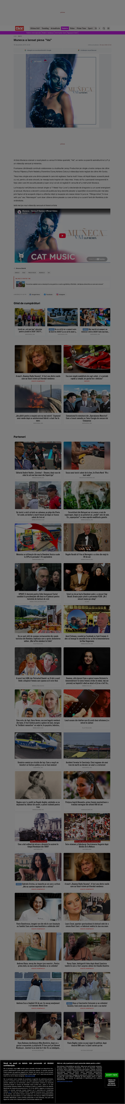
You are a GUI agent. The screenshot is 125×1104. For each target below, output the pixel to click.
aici (9, 1092)
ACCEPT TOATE (111, 1075)
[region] (62, 1082)
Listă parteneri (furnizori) (64, 1081)
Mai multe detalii (30, 1076)
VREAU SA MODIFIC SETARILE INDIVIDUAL (111, 1082)
